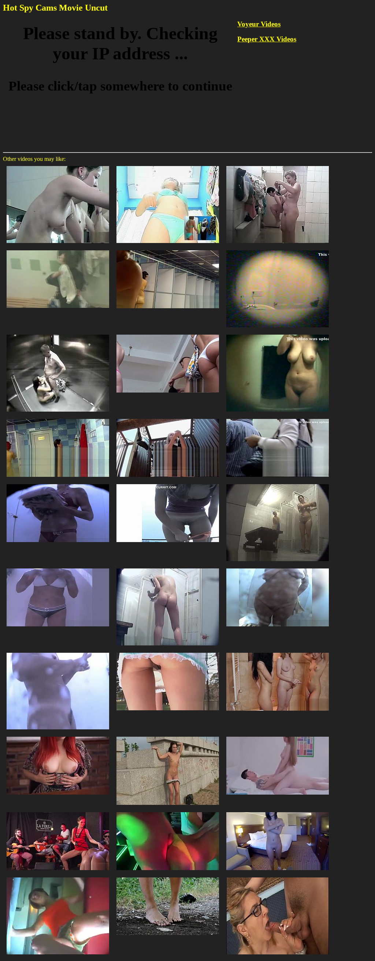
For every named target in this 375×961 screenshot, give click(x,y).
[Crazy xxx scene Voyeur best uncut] (168, 812)
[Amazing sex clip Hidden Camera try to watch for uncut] (58, 877)
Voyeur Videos (259, 24)
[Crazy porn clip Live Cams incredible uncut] (278, 652)
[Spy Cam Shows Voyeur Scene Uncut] (278, 418)
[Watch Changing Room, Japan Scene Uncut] (168, 165)
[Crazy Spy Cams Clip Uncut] (278, 165)
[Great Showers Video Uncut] (58, 334)
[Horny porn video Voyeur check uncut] (278, 736)
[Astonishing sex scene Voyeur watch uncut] (58, 812)
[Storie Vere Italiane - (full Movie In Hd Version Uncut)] (278, 877)
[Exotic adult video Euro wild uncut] (168, 877)
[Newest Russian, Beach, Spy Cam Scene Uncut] (58, 568)
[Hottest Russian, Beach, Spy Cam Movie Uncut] (58, 483)
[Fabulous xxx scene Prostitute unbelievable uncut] (168, 652)
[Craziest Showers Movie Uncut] (278, 250)
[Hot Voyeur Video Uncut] (58, 250)
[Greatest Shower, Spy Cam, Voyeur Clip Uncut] (278, 483)
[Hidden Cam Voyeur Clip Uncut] (168, 418)
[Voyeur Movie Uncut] (58, 418)
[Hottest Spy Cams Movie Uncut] (278, 334)
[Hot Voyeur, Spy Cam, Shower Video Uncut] (168, 568)
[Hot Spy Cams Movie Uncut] (168, 334)
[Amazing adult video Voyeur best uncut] (168, 736)
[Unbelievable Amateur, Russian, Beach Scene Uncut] (278, 568)
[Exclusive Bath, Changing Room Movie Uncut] (58, 165)
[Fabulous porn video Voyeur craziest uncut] (58, 652)
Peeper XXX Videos (266, 39)
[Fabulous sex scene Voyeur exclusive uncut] (58, 736)
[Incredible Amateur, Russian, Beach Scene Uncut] (168, 483)
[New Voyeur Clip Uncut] (168, 250)
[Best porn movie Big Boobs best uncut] (278, 812)
